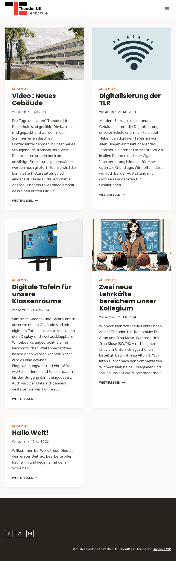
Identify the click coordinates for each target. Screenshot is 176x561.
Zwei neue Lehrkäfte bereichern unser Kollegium (127, 297)
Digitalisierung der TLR (130, 99)
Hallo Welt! (30, 432)
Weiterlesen (25, 200)
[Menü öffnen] (167, 8)
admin (22, 112)
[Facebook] (8, 533)
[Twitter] (19, 533)
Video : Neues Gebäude (34, 99)
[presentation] (44, 54)
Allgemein (20, 89)
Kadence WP (162, 549)
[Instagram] (30, 533)
